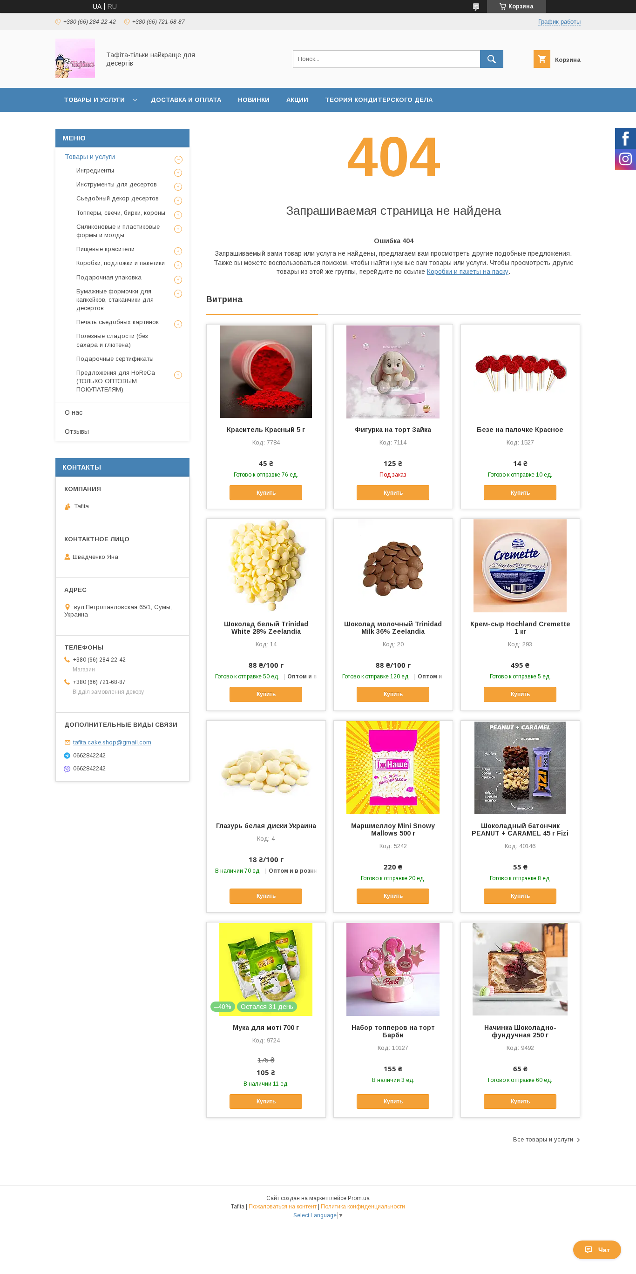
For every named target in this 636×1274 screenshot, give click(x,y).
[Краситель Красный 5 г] (266, 371)
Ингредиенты (95, 170)
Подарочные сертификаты (115, 358)
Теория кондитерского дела (379, 99)
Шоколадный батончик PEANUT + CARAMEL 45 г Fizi (520, 829)
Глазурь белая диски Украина (266, 825)
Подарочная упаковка (109, 277)
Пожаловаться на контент (283, 1206)
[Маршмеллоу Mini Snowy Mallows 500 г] (393, 767)
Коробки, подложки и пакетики (120, 262)
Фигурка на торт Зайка (393, 429)
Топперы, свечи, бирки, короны (120, 212)
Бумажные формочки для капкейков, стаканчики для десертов (115, 300)
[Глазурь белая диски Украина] (266, 767)
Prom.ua (359, 1198)
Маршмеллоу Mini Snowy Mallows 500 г (393, 829)
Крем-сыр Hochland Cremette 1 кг (520, 627)
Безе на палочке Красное (520, 429)
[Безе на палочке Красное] (520, 371)
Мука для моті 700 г (266, 1027)
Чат (604, 1250)
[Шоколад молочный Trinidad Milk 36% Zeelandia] (393, 565)
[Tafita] (75, 76)
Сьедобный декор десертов (117, 198)
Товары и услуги (94, 99)
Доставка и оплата (186, 99)
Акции (297, 99)
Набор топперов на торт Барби (393, 1031)
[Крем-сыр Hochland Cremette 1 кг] (520, 565)
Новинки (254, 99)
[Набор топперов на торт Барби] (393, 968)
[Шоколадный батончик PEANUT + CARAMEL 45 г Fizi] (520, 767)
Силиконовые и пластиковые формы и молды (118, 231)
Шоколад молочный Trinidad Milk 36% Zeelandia (393, 627)
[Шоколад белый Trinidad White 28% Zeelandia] (266, 565)
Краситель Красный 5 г (266, 429)
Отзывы (77, 431)
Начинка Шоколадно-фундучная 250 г (520, 1031)
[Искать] (491, 59)
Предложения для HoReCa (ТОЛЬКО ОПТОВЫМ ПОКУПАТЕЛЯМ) (115, 381)
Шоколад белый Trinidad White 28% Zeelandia (266, 627)
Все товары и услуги (543, 1139)
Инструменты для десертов (116, 184)
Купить (266, 493)
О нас (73, 412)
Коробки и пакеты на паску (467, 271)
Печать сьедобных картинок (117, 321)
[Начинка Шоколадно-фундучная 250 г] (520, 968)
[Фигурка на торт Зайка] (393, 371)
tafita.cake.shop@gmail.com (112, 742)
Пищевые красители (105, 249)
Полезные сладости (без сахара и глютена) (112, 340)
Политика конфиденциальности (363, 1206)
